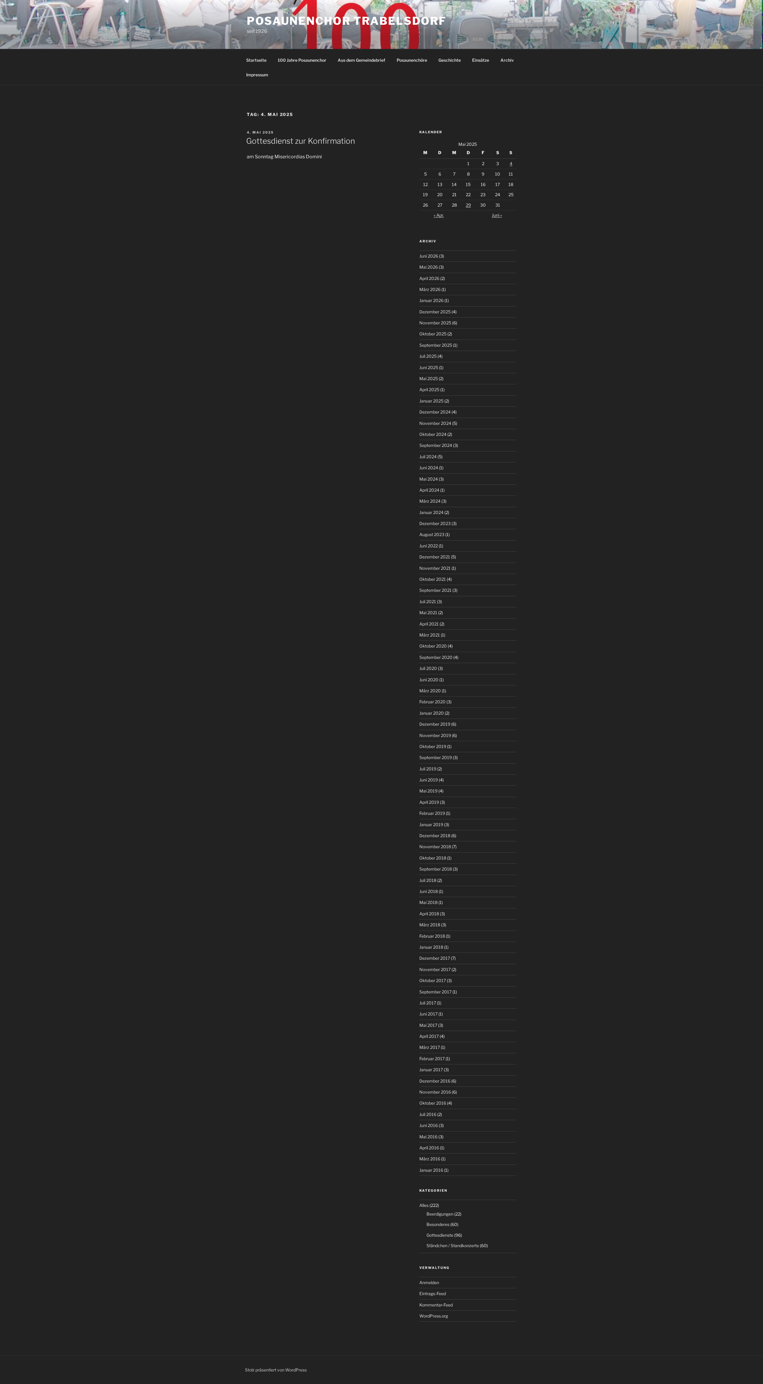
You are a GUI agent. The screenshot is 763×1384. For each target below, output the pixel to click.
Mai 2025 (428, 378)
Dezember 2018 (434, 835)
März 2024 (430, 501)
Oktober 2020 (433, 645)
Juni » (497, 215)
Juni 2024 (428, 467)
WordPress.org (433, 1315)
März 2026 (430, 289)
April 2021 (429, 623)
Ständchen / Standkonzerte (453, 1245)
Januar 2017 (431, 1069)
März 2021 (429, 634)
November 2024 (435, 423)
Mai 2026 (428, 267)
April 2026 (429, 278)
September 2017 (435, 991)
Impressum (257, 74)
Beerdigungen (440, 1213)
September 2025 (435, 345)
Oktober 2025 (432, 333)
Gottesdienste (440, 1235)
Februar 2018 (432, 936)
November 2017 (435, 969)
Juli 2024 (428, 456)
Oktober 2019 (432, 746)
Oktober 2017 (432, 980)
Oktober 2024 (432, 434)
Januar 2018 (431, 947)
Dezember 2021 (434, 556)
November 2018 (435, 846)
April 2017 (429, 1036)
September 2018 (435, 868)
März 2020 (430, 690)
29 (468, 205)
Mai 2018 (428, 902)
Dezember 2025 (435, 311)
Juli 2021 (427, 601)
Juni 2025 (428, 367)
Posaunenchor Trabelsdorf (346, 20)
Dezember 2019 (434, 724)
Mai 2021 (428, 612)
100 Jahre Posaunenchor (302, 60)
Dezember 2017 (434, 958)
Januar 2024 (431, 512)
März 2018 (429, 924)
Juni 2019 (428, 779)
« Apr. (439, 215)
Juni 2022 (428, 545)
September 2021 (435, 590)
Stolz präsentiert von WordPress (276, 1369)
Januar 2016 (431, 1170)
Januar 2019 (431, 824)
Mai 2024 (428, 479)
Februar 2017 (432, 1058)
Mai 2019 (428, 790)
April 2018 (429, 913)
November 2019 (435, 735)
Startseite (256, 60)
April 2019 (429, 802)
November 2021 (435, 568)
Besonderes (438, 1224)
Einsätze (480, 60)
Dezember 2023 (435, 523)
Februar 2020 (432, 701)
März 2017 (429, 1047)
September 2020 (435, 657)
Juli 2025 (428, 356)
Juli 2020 (428, 668)
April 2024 (429, 490)
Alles (424, 1205)
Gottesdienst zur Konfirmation (300, 140)
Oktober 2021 (432, 579)
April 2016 (429, 1147)
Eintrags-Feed (432, 1293)
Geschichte (449, 60)
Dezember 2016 (434, 1080)
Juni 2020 (428, 679)
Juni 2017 (428, 1013)
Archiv (507, 60)
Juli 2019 (427, 768)
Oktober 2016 (432, 1103)
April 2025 (429, 389)
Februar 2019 (432, 813)
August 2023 (431, 534)
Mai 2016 (428, 1136)
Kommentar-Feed (436, 1304)
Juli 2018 (427, 880)
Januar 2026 (431, 300)
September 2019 (435, 757)
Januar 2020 (431, 713)
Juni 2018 (428, 891)
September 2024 (435, 445)
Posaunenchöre (412, 60)
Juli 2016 (427, 1114)
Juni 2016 (428, 1125)
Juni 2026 (428, 255)
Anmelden (429, 1282)
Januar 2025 (431, 400)
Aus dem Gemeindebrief (361, 60)
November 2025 (435, 322)
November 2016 (435, 1091)
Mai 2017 (428, 1025)
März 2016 (429, 1158)
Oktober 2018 (432, 857)
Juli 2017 (427, 1002)
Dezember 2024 (435, 411)
